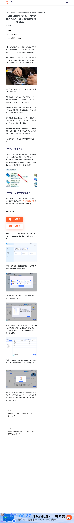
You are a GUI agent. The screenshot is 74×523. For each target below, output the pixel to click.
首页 (7, 12)
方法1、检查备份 (11, 34)
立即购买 (16, 219)
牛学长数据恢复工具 (27, 201)
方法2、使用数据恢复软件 (14, 38)
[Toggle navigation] (67, 2)
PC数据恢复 (12, 12)
